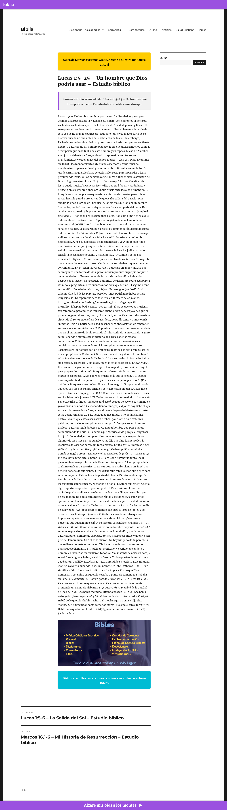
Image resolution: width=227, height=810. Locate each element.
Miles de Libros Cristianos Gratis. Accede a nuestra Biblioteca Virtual (104, 62)
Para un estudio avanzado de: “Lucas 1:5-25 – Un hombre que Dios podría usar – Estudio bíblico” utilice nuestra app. (105, 101)
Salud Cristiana (185, 29)
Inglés (202, 29)
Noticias (167, 29)
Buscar (163, 58)
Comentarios (136, 29)
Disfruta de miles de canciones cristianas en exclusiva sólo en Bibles (104, 680)
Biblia (8, 4)
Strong (153, 29)
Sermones (114, 29)
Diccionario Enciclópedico (84, 29)
